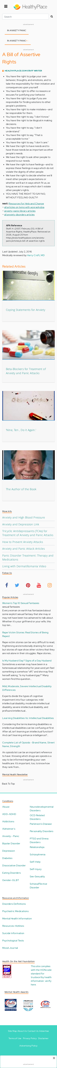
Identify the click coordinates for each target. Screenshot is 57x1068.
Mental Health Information (17, 918)
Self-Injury (36, 869)
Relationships (37, 847)
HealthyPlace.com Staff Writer (23, 70)
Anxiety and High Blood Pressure (23, 517)
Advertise (44, 1031)
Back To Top (8, 783)
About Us (22, 1031)
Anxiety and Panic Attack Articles (23, 548)
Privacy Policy (30, 1038)
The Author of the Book (21, 489)
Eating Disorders (11, 872)
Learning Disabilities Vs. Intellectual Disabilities (28, 718)
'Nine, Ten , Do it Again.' (21, 430)
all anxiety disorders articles (19, 214)
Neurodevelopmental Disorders (42, 808)
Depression (8, 850)
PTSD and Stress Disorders (39, 840)
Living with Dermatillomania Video (24, 566)
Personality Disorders (41, 831)
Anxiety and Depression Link (20, 524)
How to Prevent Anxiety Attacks (22, 542)
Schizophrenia (37, 854)
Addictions (8, 821)
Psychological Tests (13, 940)
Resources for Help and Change (26, 203)
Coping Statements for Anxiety (25, 310)
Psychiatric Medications (15, 911)
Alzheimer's (8, 828)
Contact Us (33, 1031)
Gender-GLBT (10, 880)
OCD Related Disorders (37, 817)
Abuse (5, 806)
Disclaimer (43, 1038)
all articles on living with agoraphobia (24, 207)
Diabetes (7, 858)
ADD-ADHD (9, 814)
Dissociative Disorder (14, 865)
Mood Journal (10, 948)
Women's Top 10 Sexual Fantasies (20, 603)
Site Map (12, 1031)
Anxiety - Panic (10, 836)
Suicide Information (13, 933)
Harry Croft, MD (36, 255)
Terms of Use (15, 1038)
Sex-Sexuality (37, 876)
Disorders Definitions (14, 903)
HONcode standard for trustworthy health (41, 973)
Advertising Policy (28, 1045)
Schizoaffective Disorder (38, 885)
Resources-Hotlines (13, 925)
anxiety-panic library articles (20, 211)
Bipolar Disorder (11, 843)
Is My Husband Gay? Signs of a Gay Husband (26, 660)
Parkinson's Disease (41, 824)
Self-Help (35, 861)
